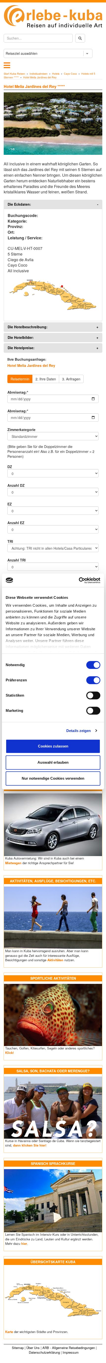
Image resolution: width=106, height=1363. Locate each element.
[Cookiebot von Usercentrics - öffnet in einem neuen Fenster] (78, 580)
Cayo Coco (70, 73)
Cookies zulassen (53, 746)
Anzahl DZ (16, 485)
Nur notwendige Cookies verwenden (53, 778)
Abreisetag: (17, 392)
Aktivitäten (55, 960)
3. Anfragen (71, 378)
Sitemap (18, 1347)
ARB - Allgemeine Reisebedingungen (68, 1347)
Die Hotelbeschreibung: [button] (28, 327)
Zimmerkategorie (21, 429)
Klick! (9, 1052)
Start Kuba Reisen (14, 73)
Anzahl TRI (16, 560)
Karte (9, 1331)
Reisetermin (20, 378)
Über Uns (33, 1347)
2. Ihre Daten (45, 378)
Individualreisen (39, 73)
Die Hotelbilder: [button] (21, 337)
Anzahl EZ (15, 522)
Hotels (55, 73)
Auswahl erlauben (53, 762)
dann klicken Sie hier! (29, 1145)
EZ (9, 504)
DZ (9, 466)
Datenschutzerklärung (44, 1352)
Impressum (71, 1352)
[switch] (93, 680)
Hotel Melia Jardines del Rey (39, 77)
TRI (10, 541)
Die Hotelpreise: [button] (21, 348)
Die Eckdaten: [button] (19, 204)
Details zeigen (78, 731)
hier (24, 1243)
